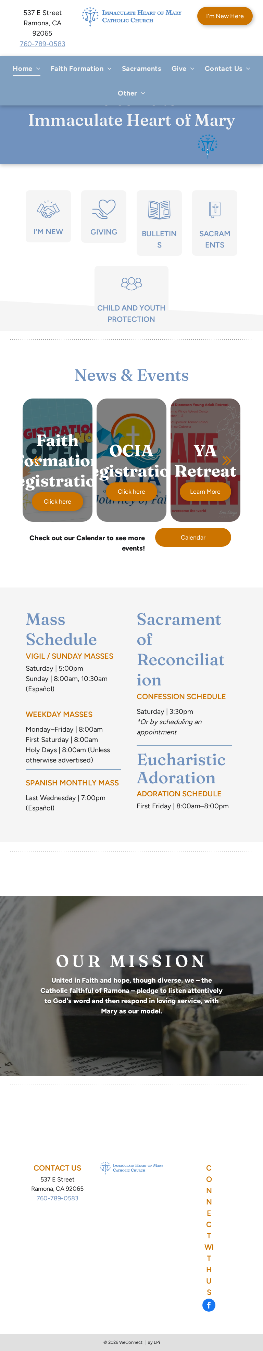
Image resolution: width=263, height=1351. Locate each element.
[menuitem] (26, 68)
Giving (103, 232)
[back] (36, 460)
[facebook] (208, 1306)
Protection (131, 319)
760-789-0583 (42, 44)
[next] (226, 460)
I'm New (48, 231)
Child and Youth (131, 308)
